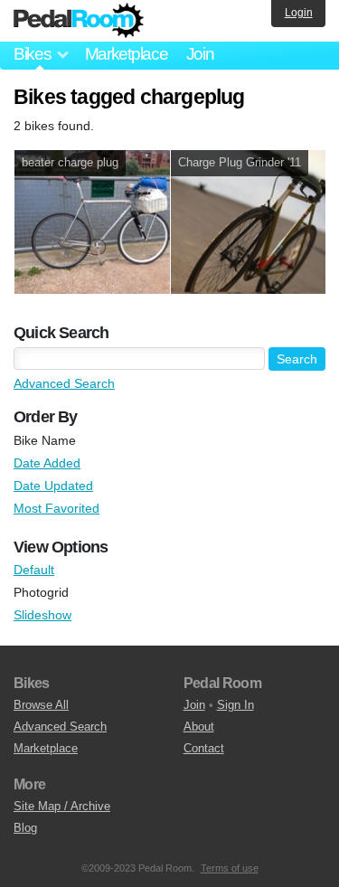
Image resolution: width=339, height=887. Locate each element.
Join (200, 53)
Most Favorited (56, 508)
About (199, 726)
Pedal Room (79, 21)
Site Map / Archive (62, 806)
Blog (25, 828)
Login (299, 12)
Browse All (41, 705)
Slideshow (42, 615)
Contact (204, 748)
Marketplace (126, 53)
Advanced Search (64, 383)
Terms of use (230, 868)
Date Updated (53, 485)
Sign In (235, 705)
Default (34, 569)
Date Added (47, 463)
